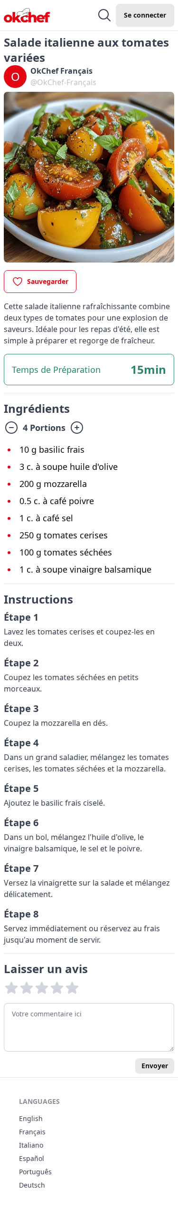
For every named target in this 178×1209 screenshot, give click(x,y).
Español (31, 1158)
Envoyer (154, 1065)
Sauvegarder (47, 281)
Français (32, 1131)
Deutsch (32, 1185)
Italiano (31, 1145)
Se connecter (145, 15)
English (31, 1118)
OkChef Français (61, 71)
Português (35, 1171)
